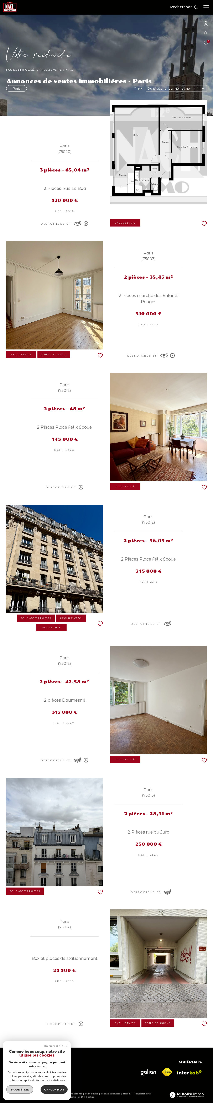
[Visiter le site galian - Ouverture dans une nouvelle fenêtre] (148, 1072)
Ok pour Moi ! (54, 1089)
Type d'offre (23, 56)
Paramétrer (20, 1089)
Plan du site (92, 1093)
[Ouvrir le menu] (206, 7)
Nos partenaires (142, 1093)
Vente (57, 69)
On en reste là (53, 1046)
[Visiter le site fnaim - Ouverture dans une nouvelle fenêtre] (166, 1072)
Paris (16, 88)
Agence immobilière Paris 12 (28, 69)
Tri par (138, 88)
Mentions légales (110, 1093)
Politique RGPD (74, 1096)
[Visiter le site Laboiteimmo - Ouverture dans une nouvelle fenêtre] (187, 1095)
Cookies (90, 1097)
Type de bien (24, 77)
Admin (127, 1093)
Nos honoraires (74, 1093)
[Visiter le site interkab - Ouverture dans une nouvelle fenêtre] (189, 1072)
